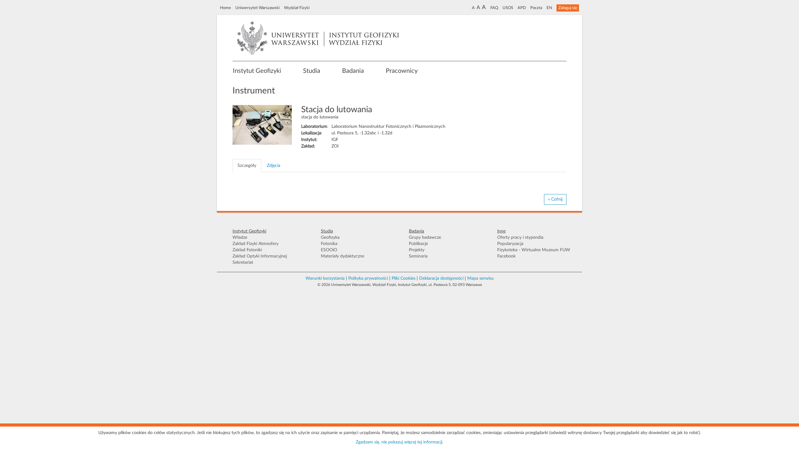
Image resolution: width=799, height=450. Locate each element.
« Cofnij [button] (555, 199)
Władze (240, 237)
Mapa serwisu (480, 278)
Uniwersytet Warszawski (257, 8)
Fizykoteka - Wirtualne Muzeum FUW (533, 250)
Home (225, 8)
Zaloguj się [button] (567, 8)
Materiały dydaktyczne (342, 256)
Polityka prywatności (368, 278)
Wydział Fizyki (297, 8)
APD (521, 8)
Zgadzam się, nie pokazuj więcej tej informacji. (399, 442)
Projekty (416, 250)
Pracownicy (402, 71)
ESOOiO (329, 250)
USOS (507, 8)
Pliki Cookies (403, 278)
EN (549, 8)
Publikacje (418, 244)
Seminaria (418, 256)
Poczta (536, 8)
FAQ (494, 8)
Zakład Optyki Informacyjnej (260, 256)
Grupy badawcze (425, 237)
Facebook (506, 256)
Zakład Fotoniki (247, 250)
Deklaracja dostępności (441, 278)
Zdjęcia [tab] (273, 165)
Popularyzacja (510, 244)
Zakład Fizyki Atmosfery (255, 244)
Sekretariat (243, 262)
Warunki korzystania (325, 278)
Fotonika (329, 244)
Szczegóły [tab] (247, 165)
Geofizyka (330, 237)
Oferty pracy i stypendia (520, 237)
